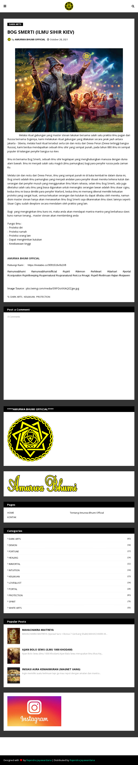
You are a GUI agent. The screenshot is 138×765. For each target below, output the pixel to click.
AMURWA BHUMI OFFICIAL (30, 39)
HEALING (70, 557)
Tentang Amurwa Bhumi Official (87, 512)
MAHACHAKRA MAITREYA (38, 629)
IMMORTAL (70, 564)
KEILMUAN (29, 296)
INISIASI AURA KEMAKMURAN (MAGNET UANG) (51, 669)
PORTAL (70, 589)
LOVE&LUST (70, 582)
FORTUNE (70, 551)
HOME (10, 512)
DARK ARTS (16, 296)
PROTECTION (43, 296)
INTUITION (70, 570)
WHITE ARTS (70, 607)
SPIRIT (70, 601)
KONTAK (11, 517)
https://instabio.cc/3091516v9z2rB (47, 265)
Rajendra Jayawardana (39, 760)
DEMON (70, 545)
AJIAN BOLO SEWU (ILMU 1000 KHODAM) (47, 649)
